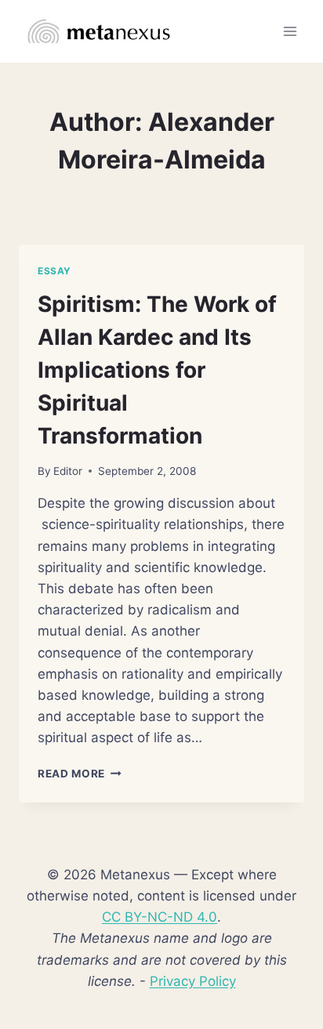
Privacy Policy (193, 981)
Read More (80, 773)
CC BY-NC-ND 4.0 (159, 917)
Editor (67, 471)
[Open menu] (289, 31)
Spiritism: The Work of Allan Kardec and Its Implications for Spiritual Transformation (157, 370)
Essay (54, 271)
